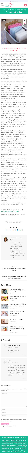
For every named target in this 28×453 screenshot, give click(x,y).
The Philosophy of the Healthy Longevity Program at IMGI (18, 305)
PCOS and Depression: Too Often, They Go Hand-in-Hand (17, 290)
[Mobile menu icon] (25, 5)
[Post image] (4, 291)
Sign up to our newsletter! (9, 426)
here (20, 443)
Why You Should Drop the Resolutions (16, 320)
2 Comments (18, 222)
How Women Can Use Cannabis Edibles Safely (18, 297)
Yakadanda (14, 439)
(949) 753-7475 (15, 1)
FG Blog (4, 20)
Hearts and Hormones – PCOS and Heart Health (17, 312)
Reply (24, 355)
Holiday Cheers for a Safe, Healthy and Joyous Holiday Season (17, 328)
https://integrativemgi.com (16, 242)
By (18, 221)
